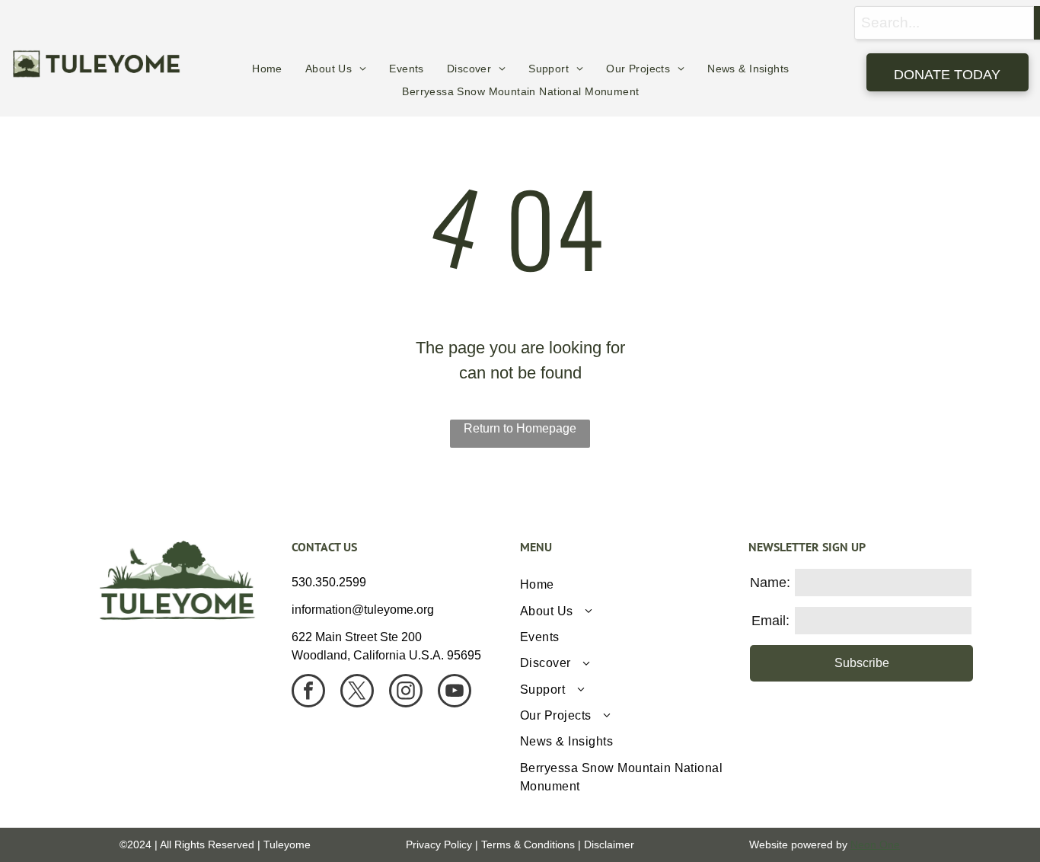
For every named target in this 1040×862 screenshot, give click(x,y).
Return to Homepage (520, 428)
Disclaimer (609, 844)
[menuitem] (267, 69)
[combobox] (944, 23)
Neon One (875, 844)
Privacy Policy (439, 844)
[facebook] (308, 692)
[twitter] (357, 692)
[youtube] (454, 692)
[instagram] (406, 692)
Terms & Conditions (528, 844)
